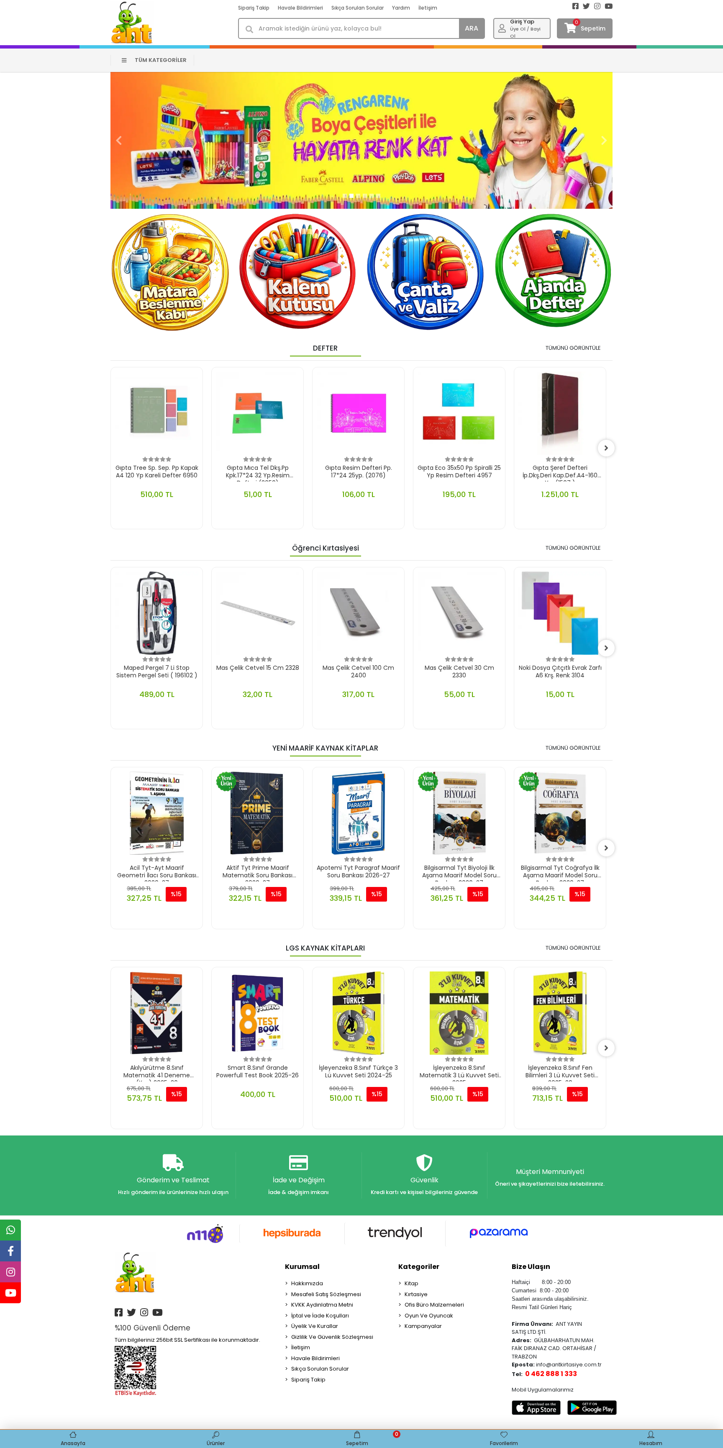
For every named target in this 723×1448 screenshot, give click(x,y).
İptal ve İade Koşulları (320, 1316)
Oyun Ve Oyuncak (429, 1316)
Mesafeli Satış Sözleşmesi (326, 1294)
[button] (118, 140)
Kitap (411, 1283)
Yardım (401, 7)
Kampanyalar (423, 1326)
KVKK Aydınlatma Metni (322, 1305)
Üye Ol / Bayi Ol (525, 32)
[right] (606, 448)
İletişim (427, 7)
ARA (471, 28)
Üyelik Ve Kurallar (314, 1326)
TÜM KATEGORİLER (161, 60)
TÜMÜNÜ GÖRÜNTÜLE (573, 348)
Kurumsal (302, 1266)
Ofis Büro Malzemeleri (434, 1305)
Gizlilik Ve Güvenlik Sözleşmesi (332, 1337)
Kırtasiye (416, 1294)
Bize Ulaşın (531, 1266)
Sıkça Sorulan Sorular (357, 7)
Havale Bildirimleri (300, 7)
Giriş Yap (522, 22)
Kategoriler (418, 1266)
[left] (110, 448)
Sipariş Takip (253, 7)
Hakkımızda (307, 1283)
